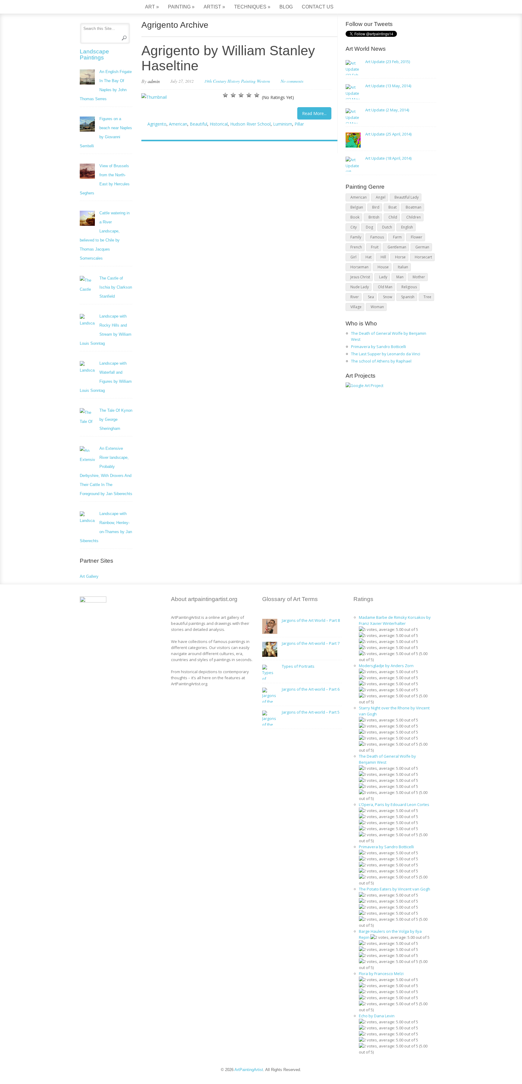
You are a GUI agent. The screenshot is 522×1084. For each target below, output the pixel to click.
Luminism (282, 124)
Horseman (359, 267)
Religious (409, 286)
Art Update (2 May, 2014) (387, 110)
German (422, 247)
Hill (383, 257)
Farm (397, 237)
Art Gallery (89, 576)
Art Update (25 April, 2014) (388, 134)
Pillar (299, 124)
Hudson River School (250, 124)
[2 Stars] (233, 95)
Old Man (385, 286)
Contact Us (318, 6)
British (374, 217)
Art (152, 6)
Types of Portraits (298, 666)
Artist (214, 6)
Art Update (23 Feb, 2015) (387, 61)
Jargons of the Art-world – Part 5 (311, 712)
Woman (377, 306)
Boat (392, 207)
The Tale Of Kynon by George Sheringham (115, 419)
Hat (369, 257)
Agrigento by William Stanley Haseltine (228, 58)
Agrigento (156, 124)
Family (355, 237)
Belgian (356, 207)
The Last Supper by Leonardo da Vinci (385, 354)
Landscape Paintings (94, 54)
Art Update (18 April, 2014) (388, 158)
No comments (292, 81)
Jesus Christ (360, 277)
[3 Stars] (241, 95)
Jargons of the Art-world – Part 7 (311, 643)
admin (154, 81)
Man (400, 277)
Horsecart (423, 257)
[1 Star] (225, 95)
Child (392, 217)
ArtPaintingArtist (103, 7)
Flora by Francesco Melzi (381, 973)
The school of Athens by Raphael (381, 361)
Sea (371, 296)
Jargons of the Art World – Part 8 (311, 620)
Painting (181, 6)
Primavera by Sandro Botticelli (378, 346)
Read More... (314, 113)
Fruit (375, 247)
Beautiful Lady (407, 197)
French (356, 247)
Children (413, 217)
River (354, 296)
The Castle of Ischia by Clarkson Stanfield (115, 287)
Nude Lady (359, 286)
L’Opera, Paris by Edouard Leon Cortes (394, 804)
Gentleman (397, 247)
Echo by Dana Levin (377, 1015)
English (407, 227)
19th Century (215, 81)
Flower (416, 237)
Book (354, 217)
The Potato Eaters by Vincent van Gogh (394, 889)
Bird (375, 207)
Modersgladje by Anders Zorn (386, 665)
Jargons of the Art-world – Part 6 (311, 689)
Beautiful (198, 124)
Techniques (252, 6)
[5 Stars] (257, 95)
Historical (219, 124)
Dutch (387, 227)
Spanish (407, 296)
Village (356, 306)
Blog (286, 6)
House (383, 267)
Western (263, 81)
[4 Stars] (249, 95)
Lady (383, 277)
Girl (353, 257)
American (178, 124)
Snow (387, 296)
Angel (380, 197)
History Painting (241, 81)
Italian (403, 267)
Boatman (413, 207)
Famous (377, 237)
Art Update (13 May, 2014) (388, 85)
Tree (427, 296)
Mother (419, 277)
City (353, 227)
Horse (400, 257)
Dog (369, 227)
